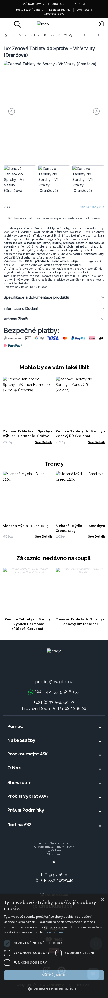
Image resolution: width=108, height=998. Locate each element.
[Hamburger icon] (7, 24)
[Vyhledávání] (17, 24)
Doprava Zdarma (60, 9)
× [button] (102, 900)
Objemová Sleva (54, 13)
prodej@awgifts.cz (54, 681)
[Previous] (85, 35)
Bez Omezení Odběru (29, 9)
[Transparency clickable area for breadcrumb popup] (33, 35)
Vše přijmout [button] (54, 975)
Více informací (55, 932)
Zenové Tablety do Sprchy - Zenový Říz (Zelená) (80, 621)
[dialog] (54, 946)
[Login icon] (100, 24)
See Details (43, 442)
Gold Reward (84, 9)
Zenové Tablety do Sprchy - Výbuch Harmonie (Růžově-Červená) (28, 436)
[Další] (98, 35)
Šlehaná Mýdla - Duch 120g (26, 526)
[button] (54, 989)
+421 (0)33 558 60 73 (54, 702)
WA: (57, 691)
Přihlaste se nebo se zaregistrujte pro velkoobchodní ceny (54, 218)
